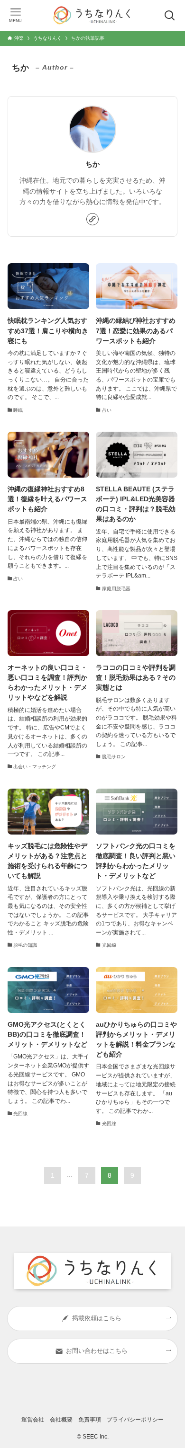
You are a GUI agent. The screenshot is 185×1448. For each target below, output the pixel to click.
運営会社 (32, 1419)
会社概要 (61, 1419)
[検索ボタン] (169, 15)
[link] (92, 219)
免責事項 (89, 1419)
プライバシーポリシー (135, 1419)
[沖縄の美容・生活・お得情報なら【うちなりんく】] (92, 15)
